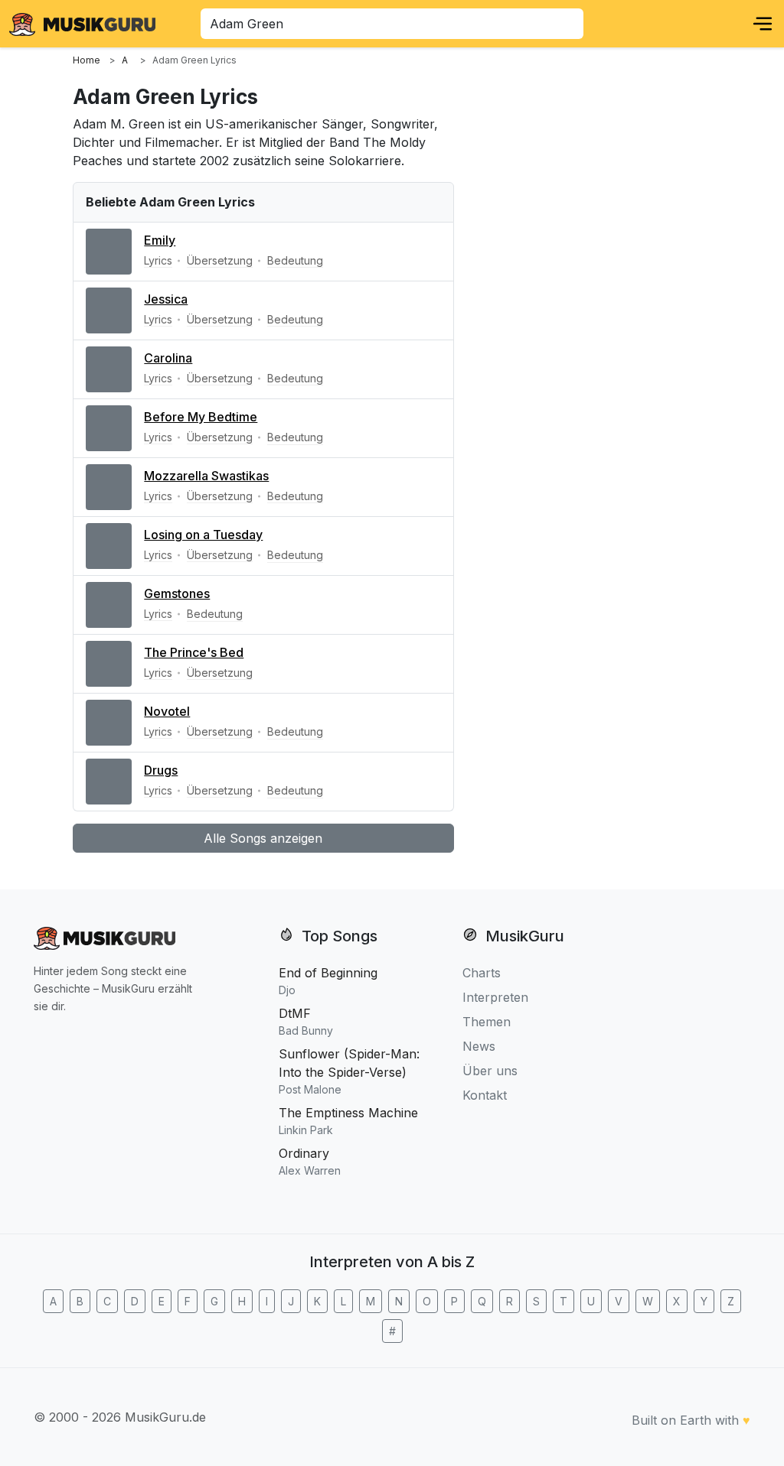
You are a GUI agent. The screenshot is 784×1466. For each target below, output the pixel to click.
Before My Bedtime (200, 416)
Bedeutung (295, 260)
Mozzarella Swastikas (206, 475)
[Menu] (762, 24)
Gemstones (177, 593)
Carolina (168, 358)
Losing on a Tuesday (203, 534)
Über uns (490, 1070)
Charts (481, 972)
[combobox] (392, 23)
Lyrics (158, 260)
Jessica (166, 299)
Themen (486, 1021)
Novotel (167, 711)
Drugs (161, 770)
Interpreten (495, 997)
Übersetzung (220, 260)
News (478, 1046)
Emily (159, 240)
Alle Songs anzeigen (263, 838)
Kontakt (484, 1095)
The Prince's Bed (193, 652)
